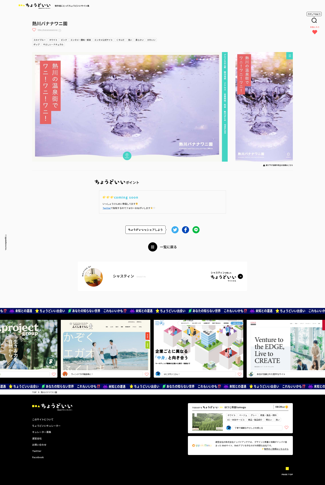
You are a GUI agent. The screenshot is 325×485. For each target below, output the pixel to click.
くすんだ (120, 39)
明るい (269, 419)
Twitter (107, 208)
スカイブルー (40, 39)
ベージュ (243, 415)
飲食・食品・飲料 (268, 415)
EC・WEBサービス (236, 419)
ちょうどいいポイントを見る (84, 340)
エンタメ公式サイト (103, 39)
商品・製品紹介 (255, 419)
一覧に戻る (168, 246)
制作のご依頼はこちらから (276, 448)
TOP (34, 392)
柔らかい (140, 39)
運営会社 (37, 438)
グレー (254, 415)
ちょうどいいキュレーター (46, 425)
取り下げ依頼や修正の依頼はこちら (279, 165)
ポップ (37, 44)
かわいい (151, 39)
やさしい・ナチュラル (53, 44)
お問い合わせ (39, 444)
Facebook (38, 457)
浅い (130, 39)
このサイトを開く (83, 351)
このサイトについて (42, 419)
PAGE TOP (287, 474)
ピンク (64, 39)
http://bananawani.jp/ (48, 29)
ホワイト (53, 39)
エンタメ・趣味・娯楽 (81, 39)
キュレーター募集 (41, 432)
